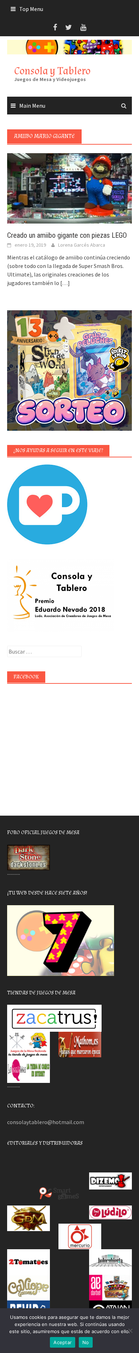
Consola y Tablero (52, 71)
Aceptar (62, 1342)
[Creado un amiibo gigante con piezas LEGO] (69, 187)
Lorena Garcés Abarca (81, 245)
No (85, 1342)
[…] (64, 282)
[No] (130, 1330)
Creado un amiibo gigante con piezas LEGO (67, 235)
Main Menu (32, 105)
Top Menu (31, 8)
